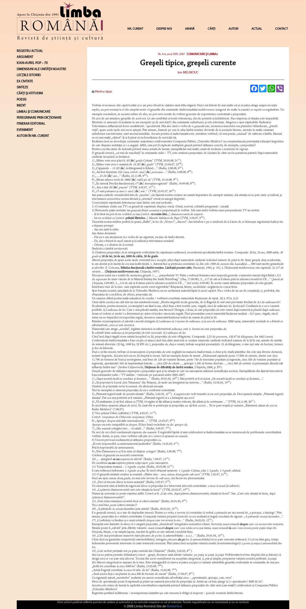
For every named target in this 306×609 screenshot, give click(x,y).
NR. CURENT (135, 28)
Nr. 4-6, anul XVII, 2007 (171, 54)
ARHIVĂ (190, 28)
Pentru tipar (103, 92)
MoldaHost (174, 606)
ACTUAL (256, 28)
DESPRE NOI (164, 28)
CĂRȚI (211, 28)
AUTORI (233, 28)
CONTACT (281, 28)
